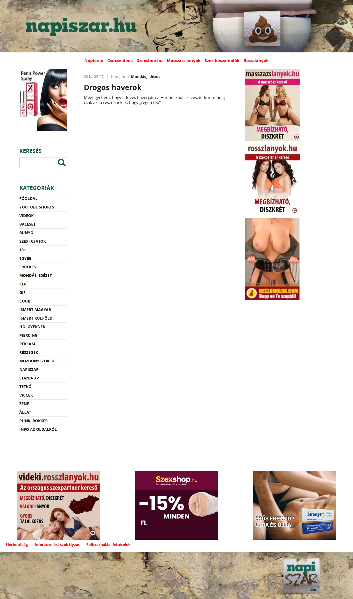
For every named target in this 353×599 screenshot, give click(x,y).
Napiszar (29, 369)
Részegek (28, 352)
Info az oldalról (38, 429)
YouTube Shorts (36, 207)
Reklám (27, 343)
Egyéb (25, 258)
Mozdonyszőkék (36, 360)
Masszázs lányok (183, 60)
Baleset (27, 224)
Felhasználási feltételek (108, 544)
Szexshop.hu (150, 60)
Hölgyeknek (32, 326)
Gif (22, 292)
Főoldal (28, 198)
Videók (26, 215)
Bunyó (26, 232)
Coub (24, 301)
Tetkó (25, 386)
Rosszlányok (256, 60)
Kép (22, 284)
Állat (25, 412)
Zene (24, 403)
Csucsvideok (120, 60)
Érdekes (27, 266)
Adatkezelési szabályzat (57, 544)
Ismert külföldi (36, 318)
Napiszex (93, 60)
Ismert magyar (35, 309)
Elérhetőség (17, 544)
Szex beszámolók (222, 60)
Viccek (26, 395)
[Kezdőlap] (80, 26)
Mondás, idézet (35, 275)
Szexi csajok (32, 241)
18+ (22, 249)
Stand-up (29, 378)
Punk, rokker (33, 420)
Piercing (28, 335)
